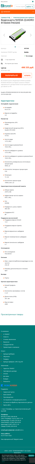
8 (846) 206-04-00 (11, 426)
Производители (8, 397)
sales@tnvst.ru (19, 430)
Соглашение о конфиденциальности (14, 400)
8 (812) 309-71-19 (17, 418)
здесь (3, 461)
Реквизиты (6, 381)
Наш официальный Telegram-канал (12, 439)
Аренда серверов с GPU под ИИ (13, 362)
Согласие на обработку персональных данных (17, 402)
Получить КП (11, 75)
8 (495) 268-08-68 (11, 416)
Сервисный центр (8, 392)
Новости (6, 337)
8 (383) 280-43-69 (15, 422)
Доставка (6, 376)
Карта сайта (7, 405)
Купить (27, 75)
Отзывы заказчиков (9, 339)
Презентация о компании (11, 347)
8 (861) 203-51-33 (13, 424)
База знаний (7, 394)
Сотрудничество (8, 344)
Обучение (6, 356)
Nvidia (26, 52)
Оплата (5, 373)
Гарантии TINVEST (8, 368)
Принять (31, 455)
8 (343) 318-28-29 (15, 420)
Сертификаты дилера (10, 371)
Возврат (5, 379)
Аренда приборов (8, 354)
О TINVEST (6, 334)
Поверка (6, 359)
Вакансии (6, 342)
